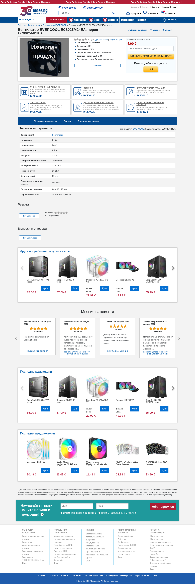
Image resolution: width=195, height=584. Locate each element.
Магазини (135, 7)
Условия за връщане (63, 536)
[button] (133, 14)
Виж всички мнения (37, 351)
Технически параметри (45, 121)
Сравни (156, 30)
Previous (22, 268)
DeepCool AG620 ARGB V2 (97, 281)
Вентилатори (34, 25)
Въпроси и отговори (88, 121)
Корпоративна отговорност (118, 576)
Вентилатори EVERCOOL (54, 25)
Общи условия (156, 536)
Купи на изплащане (63, 548)
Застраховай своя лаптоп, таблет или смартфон (95, 537)
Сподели (168, 30)
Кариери (165, 7)
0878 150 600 (95, 7)
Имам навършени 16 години (79, 512)
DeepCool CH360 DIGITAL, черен (153, 281)
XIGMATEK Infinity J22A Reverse (156, 463)
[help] (42, 514)
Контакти (155, 7)
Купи (45, 288)
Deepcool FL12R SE (36, 462)
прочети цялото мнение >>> (77, 352)
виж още (97, 65)
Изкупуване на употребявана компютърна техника (95, 546)
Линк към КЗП (60, 551)
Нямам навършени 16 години (118, 512)
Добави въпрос (30, 238)
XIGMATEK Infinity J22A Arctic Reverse (126, 463)
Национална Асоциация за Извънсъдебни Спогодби (65, 557)
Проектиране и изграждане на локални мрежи (97, 555)
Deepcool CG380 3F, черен (66, 281)
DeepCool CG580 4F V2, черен (38, 281)
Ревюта (67, 121)
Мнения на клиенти (94, 576)
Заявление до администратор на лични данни (126, 551)
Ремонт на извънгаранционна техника (31, 545)
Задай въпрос (115, 39)
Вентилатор (57, 135)
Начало (41, 576)
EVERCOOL (138, 129)
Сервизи (145, 7)
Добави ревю (101, 39)
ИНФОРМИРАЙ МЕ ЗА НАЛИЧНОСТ (152, 56)
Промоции (57, 19)
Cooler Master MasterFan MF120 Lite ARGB (67, 464)
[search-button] (113, 13)
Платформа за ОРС (63, 545)
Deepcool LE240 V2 (125, 280)
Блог (174, 7)
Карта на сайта (142, 576)
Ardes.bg (22, 25)
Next (173, 268)
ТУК (150, 69)
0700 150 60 (69, 7)
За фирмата (123, 542)
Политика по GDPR (127, 545)
